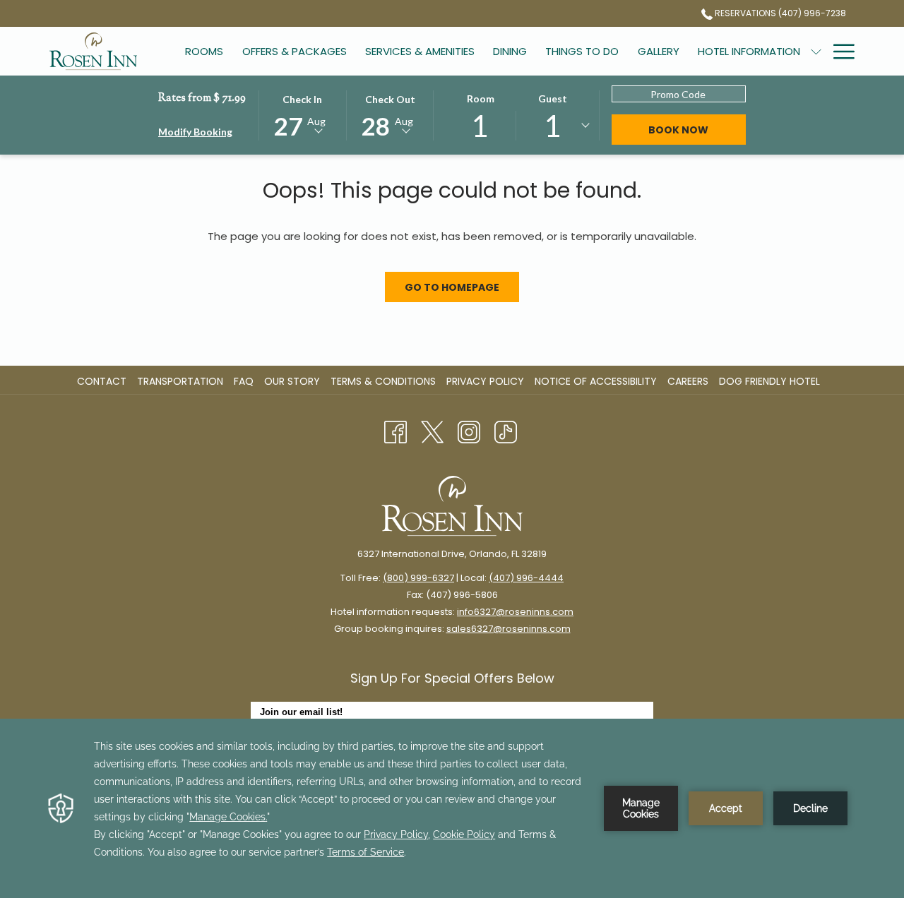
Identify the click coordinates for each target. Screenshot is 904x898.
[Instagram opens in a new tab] (469, 431)
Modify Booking (195, 132)
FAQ (244, 381)
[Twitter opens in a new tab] (432, 431)
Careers (689, 381)
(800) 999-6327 (418, 578)
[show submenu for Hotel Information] (816, 51)
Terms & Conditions (383, 381)
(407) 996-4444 (526, 578)
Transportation (180, 381)
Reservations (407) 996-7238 (779, 13)
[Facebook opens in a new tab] (395, 431)
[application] (452, 808)
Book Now (678, 130)
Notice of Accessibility (596, 381)
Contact (101, 381)
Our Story (292, 381)
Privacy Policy (485, 381)
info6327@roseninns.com (515, 611)
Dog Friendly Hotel (771, 381)
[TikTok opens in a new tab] (505, 431)
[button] (302, 114)
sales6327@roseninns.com (508, 628)
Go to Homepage (452, 287)
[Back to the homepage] (93, 51)
